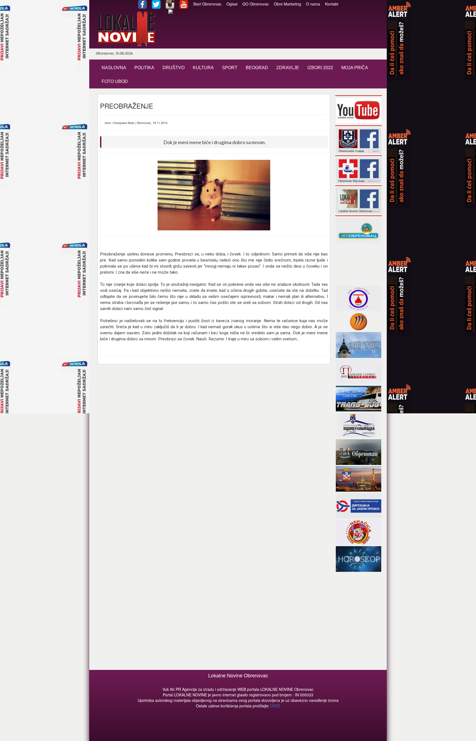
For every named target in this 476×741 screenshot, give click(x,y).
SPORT (229, 67)
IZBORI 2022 (320, 67)
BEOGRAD (257, 67)
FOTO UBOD (115, 81)
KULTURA (203, 67)
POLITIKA (144, 67)
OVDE (275, 705)
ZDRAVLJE (287, 67)
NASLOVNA (114, 67)
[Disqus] (214, 444)
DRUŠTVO (174, 67)
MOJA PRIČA (354, 67)
